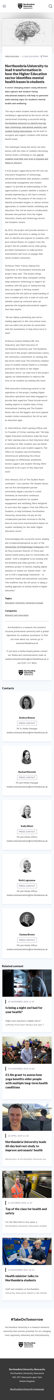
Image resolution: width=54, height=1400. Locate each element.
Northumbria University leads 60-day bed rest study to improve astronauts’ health (25, 1146)
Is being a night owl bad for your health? (23, 1010)
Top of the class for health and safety (26, 1211)
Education (10, 602)
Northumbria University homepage (27, 1389)
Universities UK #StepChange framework (24, 546)
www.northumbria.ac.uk (27, 643)
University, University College (29, 602)
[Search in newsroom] (50, 6)
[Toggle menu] (4, 6)
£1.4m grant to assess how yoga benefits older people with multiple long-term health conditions (26, 1081)
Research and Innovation (17, 615)
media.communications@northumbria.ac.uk (25, 659)
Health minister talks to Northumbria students (21, 1278)
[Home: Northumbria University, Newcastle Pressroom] (26, 6)
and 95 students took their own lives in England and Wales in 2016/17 (26, 158)
